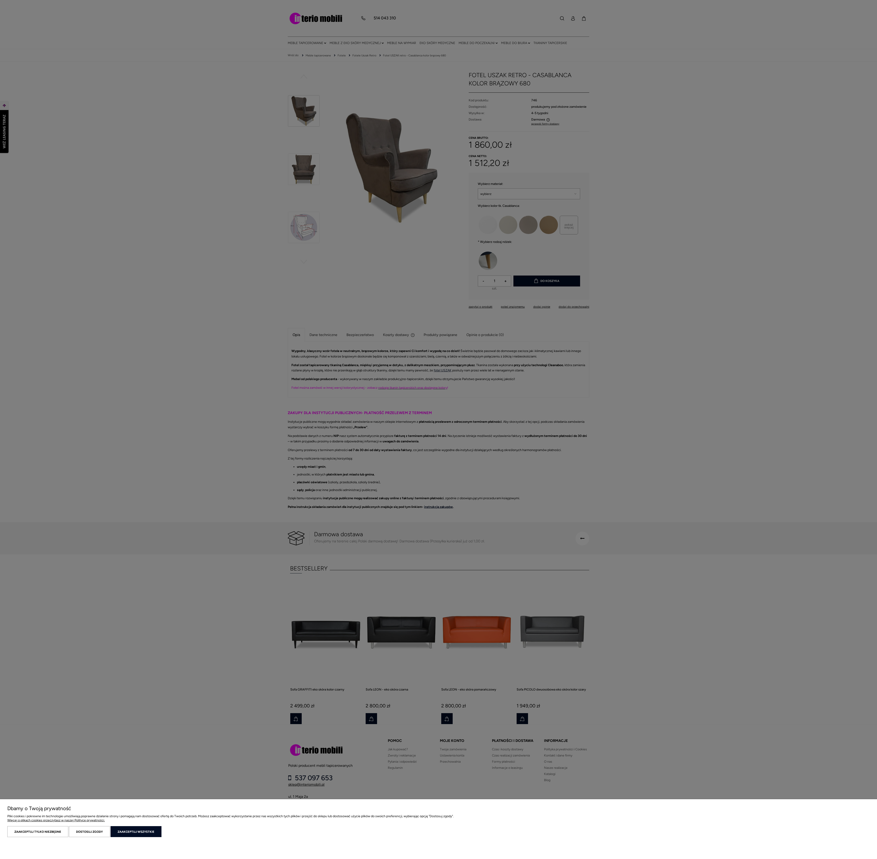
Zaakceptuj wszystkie (136, 831)
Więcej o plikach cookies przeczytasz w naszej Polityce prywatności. (56, 820)
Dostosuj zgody (89, 831)
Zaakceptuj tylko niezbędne (37, 831)
